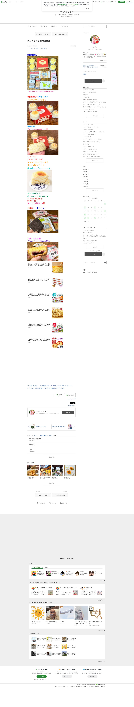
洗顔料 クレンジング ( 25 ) (89, 151)
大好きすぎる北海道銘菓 (38, 41)
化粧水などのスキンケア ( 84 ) (90, 154)
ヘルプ (103, 686)
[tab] (37, 567)
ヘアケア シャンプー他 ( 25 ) (90, 149)
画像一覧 (55, 26)
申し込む (92, 676)
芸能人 (46, 567)
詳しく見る (66, 676)
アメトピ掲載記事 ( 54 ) (89, 134)
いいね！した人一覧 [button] (71, 398)
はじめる (42, 676)
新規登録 (122, 1)
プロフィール (91, 49)
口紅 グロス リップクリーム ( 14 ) (91, 141)
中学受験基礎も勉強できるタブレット (61, 34)
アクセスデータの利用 (81, 686)
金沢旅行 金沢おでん (88, 89)
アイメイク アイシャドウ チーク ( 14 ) (92, 139)
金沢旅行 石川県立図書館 (89, 92)
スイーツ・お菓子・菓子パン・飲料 (38, 48)
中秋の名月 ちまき (43, 34)
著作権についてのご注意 (91, 272)
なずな (95, 47)
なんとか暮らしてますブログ (90, 240)
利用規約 (73, 686)
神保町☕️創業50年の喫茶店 (90, 99)
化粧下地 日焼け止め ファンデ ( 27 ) (92, 156)
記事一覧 (45, 26)
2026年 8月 (95, 198)
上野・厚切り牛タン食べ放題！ (90, 111)
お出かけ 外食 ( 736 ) (88, 129)
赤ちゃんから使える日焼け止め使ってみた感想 (94, 102)
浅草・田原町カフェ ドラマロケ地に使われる (94, 107)
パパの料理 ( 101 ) (87, 136)
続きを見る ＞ (103, 60)
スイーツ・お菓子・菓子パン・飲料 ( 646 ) (93, 132)
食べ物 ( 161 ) (86, 144)
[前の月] (89, 198)
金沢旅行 (85, 94)
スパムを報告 (57, 686)
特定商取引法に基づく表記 (94, 686)
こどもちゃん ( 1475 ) (88, 124)
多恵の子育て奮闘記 (88, 232)
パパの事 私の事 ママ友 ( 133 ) (91, 127)
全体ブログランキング (88, 65)
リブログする (71, 395)
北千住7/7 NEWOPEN (88, 109)
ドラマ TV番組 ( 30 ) (88, 146)
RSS (86, 270)
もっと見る (51, 457)
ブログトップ (33, 26)
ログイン (130, 1)
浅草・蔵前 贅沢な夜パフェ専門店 (92, 104)
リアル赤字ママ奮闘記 (88, 230)
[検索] (104, 26)
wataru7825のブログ (88, 243)
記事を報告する (72, 405)
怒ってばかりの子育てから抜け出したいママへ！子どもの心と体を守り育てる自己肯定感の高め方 (94, 236)
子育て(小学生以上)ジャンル (90, 67)
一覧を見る (95, 115)
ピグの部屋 (99, 49)
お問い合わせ (65, 686)
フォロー (68, 412)
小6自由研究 (86, 97)
